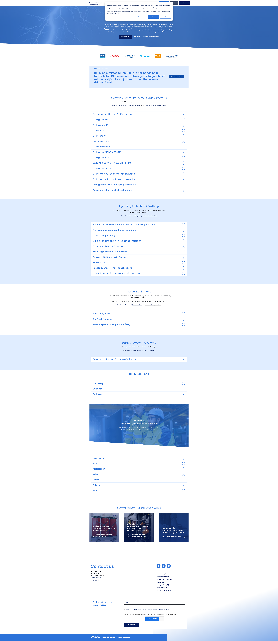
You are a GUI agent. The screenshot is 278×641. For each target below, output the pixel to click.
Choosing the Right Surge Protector (155, 105)
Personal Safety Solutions (153, 305)
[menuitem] (174, 3)
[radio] (154, 610)
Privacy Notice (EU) (163, 585)
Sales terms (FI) (161, 574)
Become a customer (163, 576)
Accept (153, 16)
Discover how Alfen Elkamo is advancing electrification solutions (137, 536)
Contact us (125, 37)
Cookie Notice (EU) (163, 587)
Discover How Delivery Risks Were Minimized (171, 537)
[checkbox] (154, 610)
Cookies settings (142, 16)
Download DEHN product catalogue (146, 37)
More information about (126, 105)
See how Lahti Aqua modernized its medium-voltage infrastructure (103, 536)
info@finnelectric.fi (96, 577)
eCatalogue (160, 582)
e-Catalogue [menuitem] (184, 3)
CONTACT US (95, 581)
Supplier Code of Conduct (165, 579)
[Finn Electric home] (95, 3)
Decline (165, 16)
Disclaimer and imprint (164, 590)
